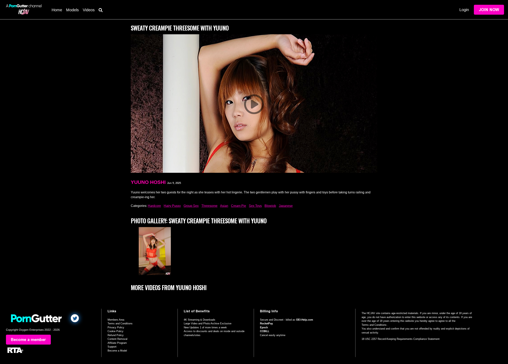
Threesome (209, 205)
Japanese (286, 205)
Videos (89, 10)
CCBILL (264, 331)
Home (57, 10)
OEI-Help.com (304, 319)
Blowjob (270, 205)
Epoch (264, 327)
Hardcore (154, 205)
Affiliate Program (117, 342)
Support (112, 346)
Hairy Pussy (172, 205)
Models (72, 10)
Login (464, 10)
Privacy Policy (116, 327)
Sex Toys (255, 205)
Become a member (28, 339)
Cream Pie (238, 205)
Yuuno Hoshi (148, 182)
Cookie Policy (115, 331)
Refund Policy (116, 335)
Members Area (116, 319)
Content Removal (117, 338)
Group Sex (191, 205)
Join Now (489, 9)
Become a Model (117, 350)
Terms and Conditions (120, 323)
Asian (224, 205)
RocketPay (266, 323)
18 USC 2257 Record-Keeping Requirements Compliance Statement (401, 338)
